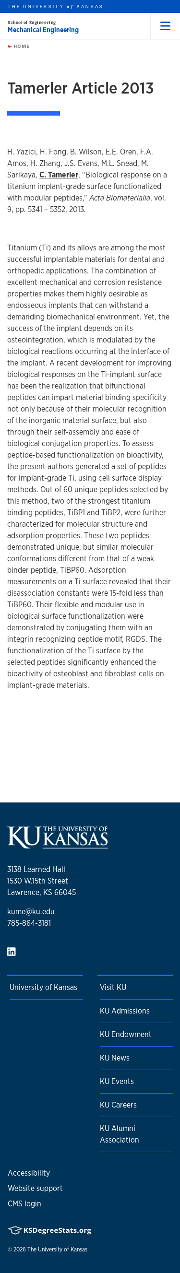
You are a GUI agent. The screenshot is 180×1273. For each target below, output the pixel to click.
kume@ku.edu (31, 912)
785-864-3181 (29, 923)
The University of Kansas (57, 1249)
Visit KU (113, 987)
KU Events (117, 1081)
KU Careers (118, 1105)
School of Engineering (32, 22)
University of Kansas (43, 987)
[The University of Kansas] (57, 844)
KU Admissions (125, 1011)
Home (21, 46)
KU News (115, 1058)
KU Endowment (126, 1034)
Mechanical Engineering (43, 29)
